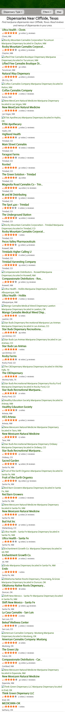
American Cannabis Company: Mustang (24, 639)
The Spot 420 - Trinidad (15, 204)
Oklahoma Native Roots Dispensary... (23, 585)
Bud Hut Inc (8, 521)
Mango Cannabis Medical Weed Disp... (24, 312)
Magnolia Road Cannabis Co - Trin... (22, 184)
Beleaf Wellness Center (15, 622)
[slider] (11, 33)
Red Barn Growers (12, 494)
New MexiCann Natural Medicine (21, 107)
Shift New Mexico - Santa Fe (18, 602)
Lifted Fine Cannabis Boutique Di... (21, 63)
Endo (5, 568)
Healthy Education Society (17, 407)
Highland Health (11, 134)
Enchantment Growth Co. (16, 555)
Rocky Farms (9, 356)
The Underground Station (16, 214)
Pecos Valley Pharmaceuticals (18, 241)
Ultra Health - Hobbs (14, 295)
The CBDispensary (12, 373)
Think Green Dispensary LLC (18, 693)
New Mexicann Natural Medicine (21, 433)
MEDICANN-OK (11, 703)
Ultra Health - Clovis (13, 30)
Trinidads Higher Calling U (17, 251)
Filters (46, 12)
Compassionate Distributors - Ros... (22, 278)
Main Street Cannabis (14, 144)
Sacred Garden (10, 460)
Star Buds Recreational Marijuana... (22, 390)
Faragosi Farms (10, 154)
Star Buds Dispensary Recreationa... (22, 329)
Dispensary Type (12, 12)
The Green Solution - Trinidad (19, 174)
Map (59, 12)
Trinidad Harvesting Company (19, 261)
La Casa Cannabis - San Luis (18, 612)
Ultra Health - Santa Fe (15, 538)
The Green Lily (10, 649)
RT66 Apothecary (11, 124)
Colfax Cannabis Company (17, 90)
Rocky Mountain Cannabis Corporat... (23, 46)
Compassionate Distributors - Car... (22, 659)
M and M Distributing (14, 194)
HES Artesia (9, 417)
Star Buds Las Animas (14, 346)
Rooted (6, 164)
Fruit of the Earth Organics (17, 477)
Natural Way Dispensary (16, 73)
